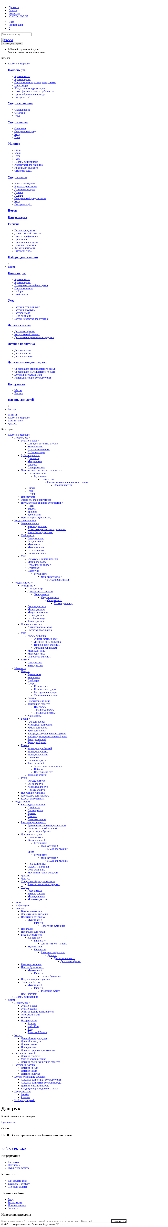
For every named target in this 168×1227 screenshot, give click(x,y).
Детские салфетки (24, 331)
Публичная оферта (18, 1168)
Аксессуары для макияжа (28, 164)
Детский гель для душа (27, 307)
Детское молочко (23, 356)
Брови (17, 153)
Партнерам (14, 1165)
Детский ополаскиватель (28, 374)
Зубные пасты (22, 76)
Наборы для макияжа (26, 161)
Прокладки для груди (26, 242)
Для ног (18, 192)
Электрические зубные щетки (31, 285)
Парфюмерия (17, 217)
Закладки (13, 1208)
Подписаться (119, 1221)
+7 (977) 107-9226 (13, 1148)
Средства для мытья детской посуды (34, 371)
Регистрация (15, 1202)
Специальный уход (25, 131)
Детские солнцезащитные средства (34, 337)
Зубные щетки (22, 79)
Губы (17, 158)
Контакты (13, 1162)
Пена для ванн (22, 315)
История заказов (17, 1205)
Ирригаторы (21, 85)
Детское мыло (22, 312)
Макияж (14, 143)
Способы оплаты (17, 1186)
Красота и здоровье (19, 417)
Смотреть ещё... (23, 97)
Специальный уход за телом (30, 198)
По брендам (21, 294)
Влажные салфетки (25, 245)
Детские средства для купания (31, 318)
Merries (18, 390)
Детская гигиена (19, 325)
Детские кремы (23, 350)
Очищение (20, 128)
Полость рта (17, 70)
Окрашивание (22, 109)
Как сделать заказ (17, 1180)
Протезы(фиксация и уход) (29, 94)
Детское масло (22, 353)
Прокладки (20, 239)
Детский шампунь (24, 310)
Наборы (18, 291)
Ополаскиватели (23, 288)
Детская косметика (21, 343)
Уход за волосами (20, 103)
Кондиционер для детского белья (32, 377)
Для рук (18, 195)
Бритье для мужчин (25, 183)
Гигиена (14, 224)
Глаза (17, 137)
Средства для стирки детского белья (34, 368)
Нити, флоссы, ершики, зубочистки (34, 91)
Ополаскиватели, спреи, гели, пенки (35, 82)
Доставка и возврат (19, 1183)
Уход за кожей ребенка (27, 334)
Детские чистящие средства (27, 362)
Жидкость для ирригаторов (29, 88)
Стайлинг (19, 112)
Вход (10, 1199)
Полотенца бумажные (26, 236)
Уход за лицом (18, 122)
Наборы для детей (21, 399)
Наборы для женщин (23, 257)
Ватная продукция (24, 230)
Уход (17, 115)
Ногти (12, 210)
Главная (12, 414)
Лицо (17, 150)
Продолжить (8, 1122)
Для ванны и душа (24, 189)
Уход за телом (17, 177)
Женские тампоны (24, 248)
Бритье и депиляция (25, 186)
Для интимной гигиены (27, 233)
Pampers (18, 393)
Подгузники (16, 384)
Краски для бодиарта (26, 167)
